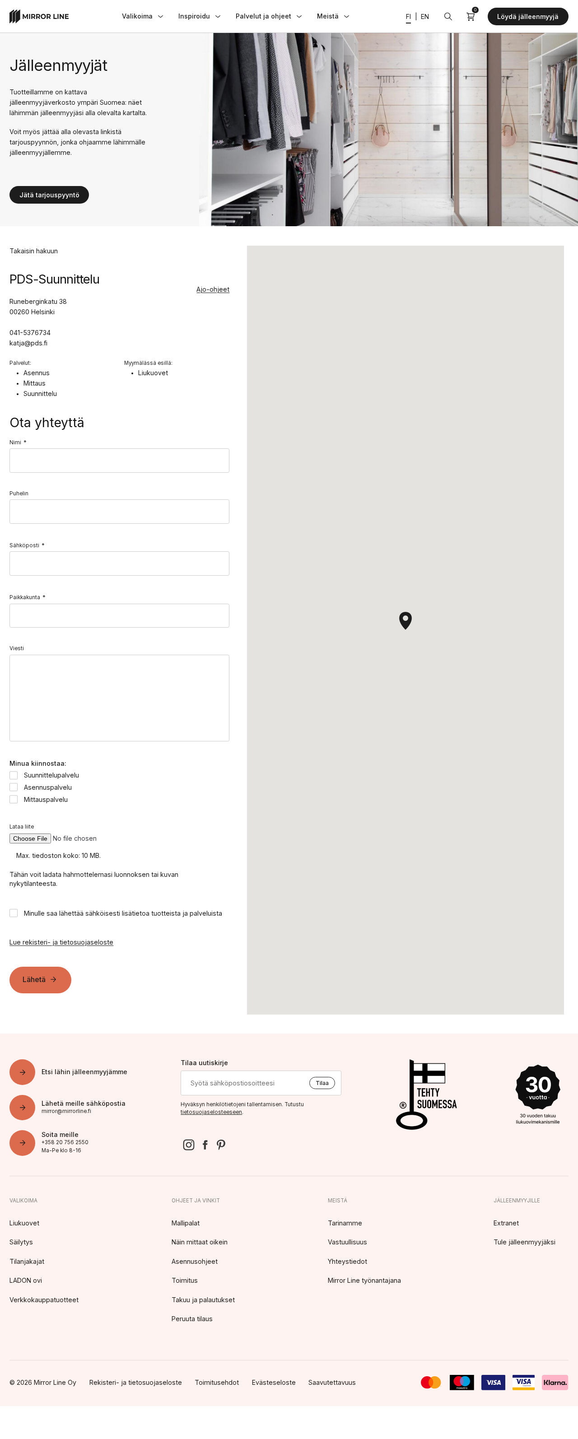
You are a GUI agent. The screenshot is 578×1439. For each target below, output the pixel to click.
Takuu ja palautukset (203, 1300)
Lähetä (34, 979)
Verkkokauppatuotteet (44, 1300)
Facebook (205, 1145)
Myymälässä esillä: (148, 363)
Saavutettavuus (332, 1382)
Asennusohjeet (195, 1261)
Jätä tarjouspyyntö (49, 195)
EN (425, 16)
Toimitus (185, 1280)
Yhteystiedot (347, 1261)
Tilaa (322, 1083)
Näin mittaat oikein (200, 1242)
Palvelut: (20, 363)
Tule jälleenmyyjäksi (524, 1242)
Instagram (189, 1145)
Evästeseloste (274, 1382)
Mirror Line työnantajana (364, 1280)
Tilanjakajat (26, 1261)
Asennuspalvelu (48, 787)
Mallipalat (186, 1223)
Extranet (506, 1223)
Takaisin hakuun (33, 251)
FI (408, 16)
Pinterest (221, 1145)
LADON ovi (25, 1280)
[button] (405, 621)
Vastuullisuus (347, 1242)
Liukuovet (24, 1223)
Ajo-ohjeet (212, 289)
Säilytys (21, 1242)
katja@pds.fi (28, 343)
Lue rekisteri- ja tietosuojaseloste (61, 942)
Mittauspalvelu (46, 799)
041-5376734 (30, 332)
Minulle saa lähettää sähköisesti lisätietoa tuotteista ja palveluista (123, 913)
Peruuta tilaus (192, 1319)
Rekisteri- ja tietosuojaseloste (135, 1382)
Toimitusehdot (217, 1382)
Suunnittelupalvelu (51, 775)
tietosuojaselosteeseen (211, 1112)
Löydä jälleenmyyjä (528, 16)
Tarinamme (345, 1223)
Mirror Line (39, 16)
